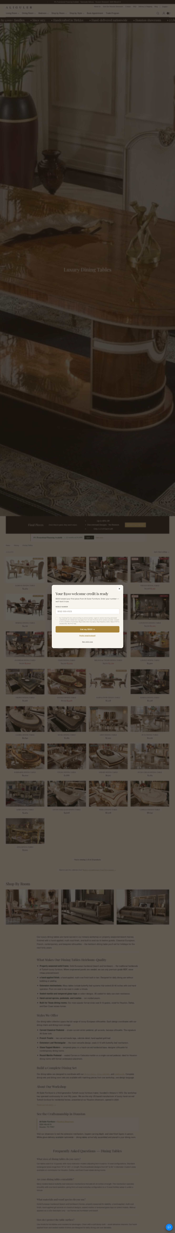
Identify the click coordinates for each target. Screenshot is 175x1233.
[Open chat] (169, 1227)
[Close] (119, 589)
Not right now (87, 642)
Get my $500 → (87, 629)
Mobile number (62, 607)
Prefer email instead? (87, 635)
